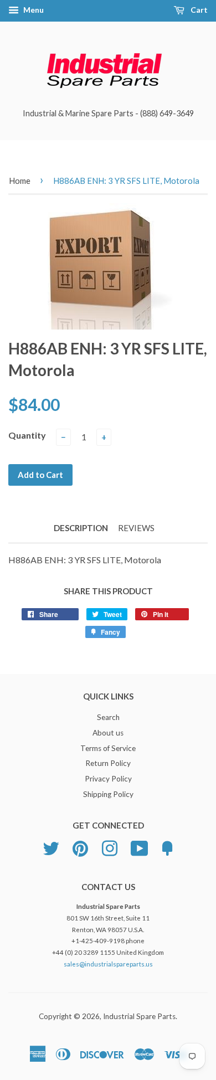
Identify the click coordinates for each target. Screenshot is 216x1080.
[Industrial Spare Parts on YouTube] (139, 846)
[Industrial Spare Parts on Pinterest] (80, 846)
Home (19, 181)
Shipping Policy (108, 794)
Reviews (136, 528)
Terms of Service (108, 748)
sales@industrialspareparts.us (108, 964)
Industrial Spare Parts (139, 1016)
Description (81, 528)
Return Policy (108, 763)
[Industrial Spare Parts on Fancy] (167, 846)
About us (108, 732)
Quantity (27, 435)
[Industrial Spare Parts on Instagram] (109, 846)
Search (108, 717)
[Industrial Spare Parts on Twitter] (51, 846)
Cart (198, 9)
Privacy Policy (108, 778)
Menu (33, 9)
